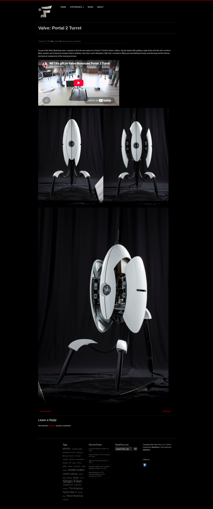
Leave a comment (74, 41)
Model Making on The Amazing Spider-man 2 (97, 473)
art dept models (77, 449)
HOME (63, 7)
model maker (76, 469)
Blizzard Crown (68, 456)
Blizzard (79, 452)
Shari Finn (72, 481)
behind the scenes (69, 452)
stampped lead (68, 485)
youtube (65, 499)
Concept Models (94, 448)
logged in (52, 426)
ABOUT (100, 7)
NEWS (90, 7)
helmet (70, 466)
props (76, 477)
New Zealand (67, 478)
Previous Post (44, 411)
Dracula (71, 459)
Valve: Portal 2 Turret (96, 454)
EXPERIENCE (77, 7)
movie (80, 474)
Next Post (167, 411)
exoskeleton (80, 459)
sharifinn (56, 41)
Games (64, 41)
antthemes (146, 450)
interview (77, 466)
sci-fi (81, 478)
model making (70, 473)
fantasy (65, 463)
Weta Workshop (75, 495)
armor (66, 448)
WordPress (156, 447)
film (70, 463)
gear (74, 463)
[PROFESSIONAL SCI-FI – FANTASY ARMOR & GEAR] (45, 17)
